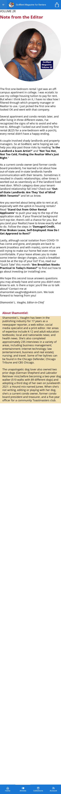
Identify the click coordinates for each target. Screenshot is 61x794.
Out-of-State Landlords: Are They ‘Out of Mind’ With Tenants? (29, 192)
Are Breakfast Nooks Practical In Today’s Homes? (30, 266)
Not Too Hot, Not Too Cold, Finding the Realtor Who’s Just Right (29, 154)
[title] (57, 4)
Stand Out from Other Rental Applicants (23, 211)
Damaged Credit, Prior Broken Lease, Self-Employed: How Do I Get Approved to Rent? (29, 230)
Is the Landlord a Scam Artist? (30, 149)
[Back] (3, 4)
